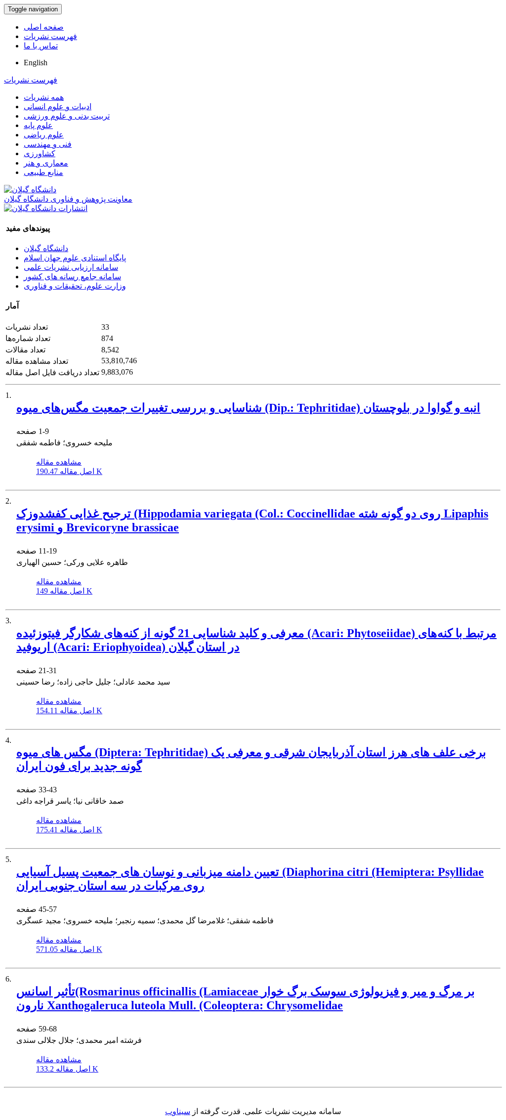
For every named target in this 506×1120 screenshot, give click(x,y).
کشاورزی (39, 153)
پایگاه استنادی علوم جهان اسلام (75, 258)
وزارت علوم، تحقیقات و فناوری (75, 286)
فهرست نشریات (50, 36)
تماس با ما (41, 46)
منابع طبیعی (43, 172)
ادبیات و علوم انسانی (57, 106)
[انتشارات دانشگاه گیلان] (45, 208)
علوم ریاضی (44, 134)
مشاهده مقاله (59, 462)
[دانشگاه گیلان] (30, 189)
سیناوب (177, 1111)
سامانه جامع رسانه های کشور (72, 276)
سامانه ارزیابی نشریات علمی (71, 267)
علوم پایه (38, 125)
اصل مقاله (69, 471)
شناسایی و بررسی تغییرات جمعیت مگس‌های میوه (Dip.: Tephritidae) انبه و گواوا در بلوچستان (248, 407)
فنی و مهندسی (48, 144)
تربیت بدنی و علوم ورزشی (67, 116)
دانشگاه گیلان (46, 248)
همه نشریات (44, 97)
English (35, 62)
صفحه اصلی (44, 27)
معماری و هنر (46, 163)
